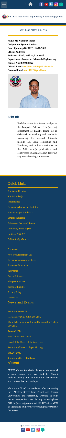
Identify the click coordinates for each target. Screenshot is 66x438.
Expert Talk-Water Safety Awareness (25, 342)
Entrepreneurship (16, 217)
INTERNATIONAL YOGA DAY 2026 (24, 316)
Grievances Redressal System (21, 223)
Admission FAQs (15, 196)
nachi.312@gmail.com (35, 70)
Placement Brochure (18, 265)
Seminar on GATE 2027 (19, 311)
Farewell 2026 (14, 331)
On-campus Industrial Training (23, 207)
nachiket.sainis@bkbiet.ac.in (38, 66)
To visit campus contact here (22, 260)
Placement (13, 249)
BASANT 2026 (14, 352)
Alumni (13, 363)
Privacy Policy (14, 292)
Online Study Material (18, 239)
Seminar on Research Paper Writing (25, 347)
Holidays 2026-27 (16, 234)
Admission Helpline (17, 191)
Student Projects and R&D (20, 212)
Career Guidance (16, 276)
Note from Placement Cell (20, 254)
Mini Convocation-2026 (19, 336)
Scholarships (14, 201)
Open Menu (4, 5)
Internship (13, 270)
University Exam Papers (20, 228)
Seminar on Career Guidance (21, 358)
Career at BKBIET (16, 287)
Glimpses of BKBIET (17, 281)
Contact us (13, 297)
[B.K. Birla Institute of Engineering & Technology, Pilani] (33, 18)
